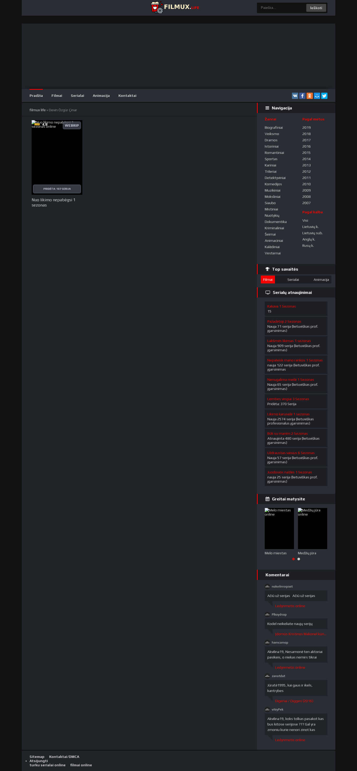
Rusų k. (308, 245)
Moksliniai (272, 196)
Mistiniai (271, 209)
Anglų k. (308, 239)
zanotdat (278, 676)
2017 (306, 140)
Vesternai (273, 253)
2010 (306, 184)
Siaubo (270, 203)
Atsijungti (39, 761)
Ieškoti (316, 8)
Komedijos (273, 184)
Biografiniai (274, 127)
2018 (306, 134)
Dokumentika (276, 222)
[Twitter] (324, 96)
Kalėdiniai (272, 247)
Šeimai (270, 234)
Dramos (271, 140)
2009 (306, 190)
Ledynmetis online (290, 606)
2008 (306, 196)
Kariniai (270, 165)
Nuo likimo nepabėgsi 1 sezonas (54, 202)
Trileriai (271, 171)
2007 (306, 203)
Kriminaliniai (274, 228)
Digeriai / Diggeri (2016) (294, 701)
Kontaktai (127, 95)
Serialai (77, 95)
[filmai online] (174, 8)
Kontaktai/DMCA (64, 757)
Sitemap (37, 757)
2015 (306, 152)
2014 (306, 159)
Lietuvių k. (310, 227)
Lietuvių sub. (312, 233)
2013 (306, 165)
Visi (305, 220)
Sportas (271, 159)
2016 (306, 146)
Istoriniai (272, 146)
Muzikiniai (272, 190)
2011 (306, 178)
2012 (306, 171)
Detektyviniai (275, 178)
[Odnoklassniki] (310, 96)
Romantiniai (274, 152)
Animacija (101, 95)
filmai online (81, 765)
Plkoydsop (279, 614)
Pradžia (36, 95)
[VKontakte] (295, 96)
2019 (306, 127)
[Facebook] (302, 96)
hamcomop (280, 642)
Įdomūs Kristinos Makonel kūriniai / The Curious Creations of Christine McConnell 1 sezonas (301, 634)
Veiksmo (272, 134)
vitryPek (277, 709)
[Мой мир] (317, 96)
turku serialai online (48, 765)
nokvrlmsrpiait (282, 586)
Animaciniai (274, 240)
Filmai (56, 95)
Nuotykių (272, 215)
